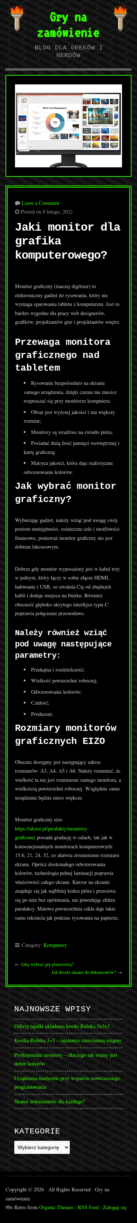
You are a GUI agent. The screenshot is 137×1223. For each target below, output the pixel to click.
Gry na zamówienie (68, 24)
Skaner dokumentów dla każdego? (49, 1101)
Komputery (55, 944)
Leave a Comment (40, 202)
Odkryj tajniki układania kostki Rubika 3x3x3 (62, 1026)
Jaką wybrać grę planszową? (47, 964)
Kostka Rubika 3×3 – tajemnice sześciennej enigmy (68, 1040)
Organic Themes (56, 1207)
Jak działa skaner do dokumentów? (84, 972)
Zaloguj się (114, 1207)
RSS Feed (88, 1207)
